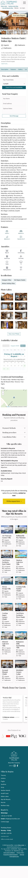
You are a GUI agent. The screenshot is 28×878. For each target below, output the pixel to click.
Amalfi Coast (4, 793)
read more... (4, 64)
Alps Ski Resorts (5, 799)
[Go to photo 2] (10, 32)
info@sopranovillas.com (12, 819)
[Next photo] (25, 22)
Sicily (2, 787)
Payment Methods (9, 428)
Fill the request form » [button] (14, 501)
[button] (14, 397)
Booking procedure (9, 432)
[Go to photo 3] (17, 32)
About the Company (14, 763)
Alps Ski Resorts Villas (7, 8)
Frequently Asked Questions (10, 855)
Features (13, 69)
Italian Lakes (5, 796)
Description (4, 69)
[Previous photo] (2, 22)
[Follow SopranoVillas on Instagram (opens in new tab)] (14, 766)
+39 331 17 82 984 (6, 816)
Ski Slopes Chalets (19, 280)
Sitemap (22, 855)
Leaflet (7, 406)
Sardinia (3, 784)
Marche (3, 802)
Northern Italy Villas (13, 6)
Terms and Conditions (9, 853)
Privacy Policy (20, 853)
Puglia (3, 781)
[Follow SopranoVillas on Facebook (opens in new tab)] (17, 766)
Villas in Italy (4, 6)
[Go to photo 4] (24, 32)
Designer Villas (6, 280)
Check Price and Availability (14, 87)
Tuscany (3, 775)
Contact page (5, 822)
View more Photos (14, 334)
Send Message (14, 116)
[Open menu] (24, 3)
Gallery (20, 69)
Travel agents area (14, 856)
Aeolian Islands (5, 790)
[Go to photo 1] (3, 32)
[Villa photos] (14, 20)
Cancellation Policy (9, 437)
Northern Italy (5, 805)
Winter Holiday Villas (8, 283)
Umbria (3, 778)
